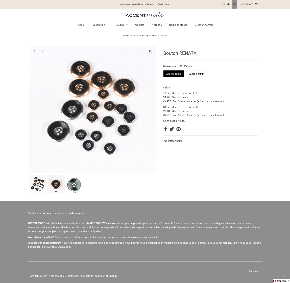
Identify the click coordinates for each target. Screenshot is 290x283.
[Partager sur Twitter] (172, 129)
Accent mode (56, 275)
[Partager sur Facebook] (166, 129)
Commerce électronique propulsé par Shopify (91, 275)
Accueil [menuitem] (81, 24)
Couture (120, 24)
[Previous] (34, 51)
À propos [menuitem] (157, 24)
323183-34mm (196, 73)
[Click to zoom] (150, 51)
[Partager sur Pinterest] (178, 129)
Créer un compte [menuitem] (204, 24)
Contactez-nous (173, 141)
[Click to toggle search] (224, 4)
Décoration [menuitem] (98, 24)
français (254, 271)
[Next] (42, 51)
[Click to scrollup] (283, 276)
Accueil (125, 35)
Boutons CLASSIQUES (141, 35)
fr (234, 4)
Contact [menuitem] (139, 24)
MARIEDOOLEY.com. (59, 246)
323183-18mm (173, 73)
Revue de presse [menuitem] (178, 24)
